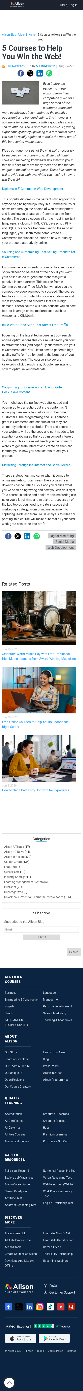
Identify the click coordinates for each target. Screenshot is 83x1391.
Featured (10, 866)
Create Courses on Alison (21, 1253)
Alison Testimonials (17, 1141)
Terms (40, 1351)
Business (10, 992)
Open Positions (14, 1079)
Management (51, 999)
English (9, 1006)
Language (49, 992)
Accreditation (13, 1114)
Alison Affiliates (14, 846)
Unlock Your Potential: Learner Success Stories (33, 897)
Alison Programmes (55, 1079)
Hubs (46, 1127)
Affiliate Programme (18, 1240)
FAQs (53, 1286)
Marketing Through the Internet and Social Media (36, 465)
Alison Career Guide (17, 1184)
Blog (46, 1059)
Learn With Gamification (58, 1240)
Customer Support (62, 1292)
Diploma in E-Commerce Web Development (32, 189)
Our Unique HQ (14, 1072)
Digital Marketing (62, 536)
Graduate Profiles (54, 1120)
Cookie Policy (55, 1351)
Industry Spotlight (15, 877)
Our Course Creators (18, 1086)
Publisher (10, 887)
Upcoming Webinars (55, 1260)
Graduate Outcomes (56, 1114)
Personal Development (57, 1006)
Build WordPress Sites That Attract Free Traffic (35, 325)
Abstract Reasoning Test (20, 1205)
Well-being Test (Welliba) (58, 1184)
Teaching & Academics (57, 1020)
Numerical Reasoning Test (59, 1170)
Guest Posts (12, 872)
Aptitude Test (13, 1198)
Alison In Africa (52, 1072)
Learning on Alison (54, 1052)
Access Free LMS (16, 1233)
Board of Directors (16, 1059)
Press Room (51, 1066)
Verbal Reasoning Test (57, 1177)
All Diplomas (13, 1127)
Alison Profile (13, 1247)
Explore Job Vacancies (19, 1177)
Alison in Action (14, 856)
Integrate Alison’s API (56, 1233)
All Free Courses (15, 1134)
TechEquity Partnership (58, 1253)
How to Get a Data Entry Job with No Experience (36, 790)
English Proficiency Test (58, 1203)
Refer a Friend (52, 1247)
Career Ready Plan (16, 1191)
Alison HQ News (14, 851)
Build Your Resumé (17, 1170)
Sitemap (71, 1351)
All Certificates (14, 1120)
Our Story (11, 1052)
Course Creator (14, 861)
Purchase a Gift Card (56, 1141)
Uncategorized (13, 892)
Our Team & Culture (17, 1066)
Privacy (29, 1351)
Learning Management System (24, 882)
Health (9, 1013)
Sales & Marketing (54, 1013)
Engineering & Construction (22, 999)
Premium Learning (55, 1134)
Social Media (64, 542)
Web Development (61, 548)
